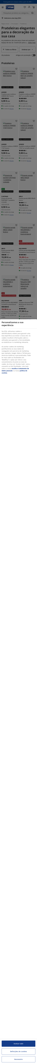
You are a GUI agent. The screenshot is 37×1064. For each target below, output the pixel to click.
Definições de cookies (18, 1051)
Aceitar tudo (18, 1044)
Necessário (18, 1059)
